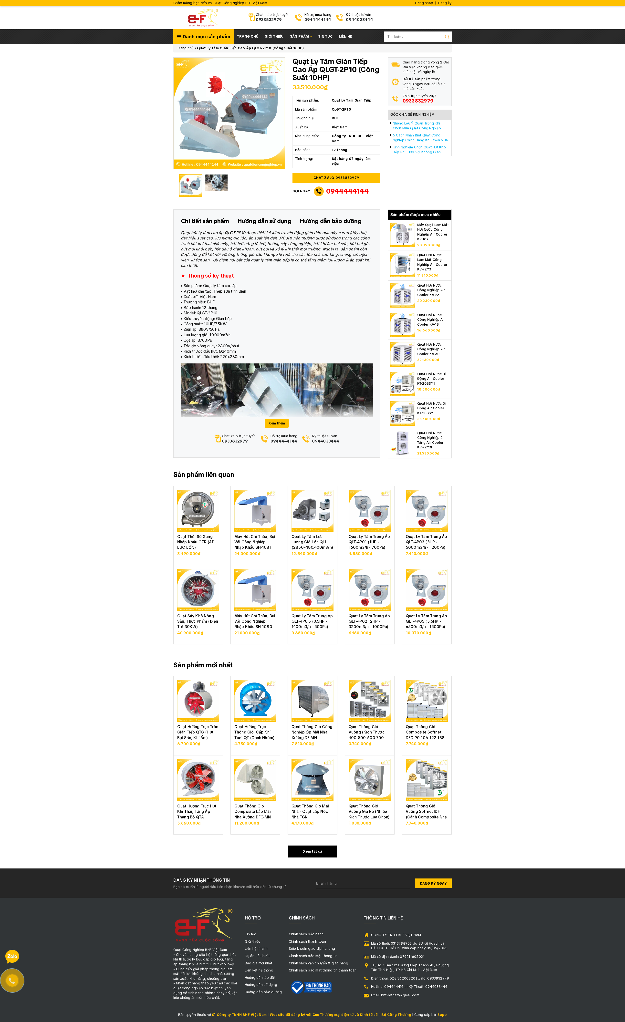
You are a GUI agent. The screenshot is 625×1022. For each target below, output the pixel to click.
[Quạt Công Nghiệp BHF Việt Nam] (203, 17)
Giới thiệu (274, 36)
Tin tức (325, 36)
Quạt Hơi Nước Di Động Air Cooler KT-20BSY (431, 408)
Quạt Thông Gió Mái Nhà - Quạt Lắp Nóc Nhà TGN (310, 812)
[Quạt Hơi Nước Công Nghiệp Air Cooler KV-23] (402, 295)
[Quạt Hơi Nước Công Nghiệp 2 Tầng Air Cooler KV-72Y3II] (402, 442)
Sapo (442, 1014)
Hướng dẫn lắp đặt (260, 977)
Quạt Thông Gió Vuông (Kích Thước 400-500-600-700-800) (367, 735)
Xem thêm (277, 423)
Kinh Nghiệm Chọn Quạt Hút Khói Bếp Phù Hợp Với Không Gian (420, 149)
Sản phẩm (300, 36)
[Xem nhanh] (198, 511)
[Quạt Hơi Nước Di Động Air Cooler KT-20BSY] (402, 413)
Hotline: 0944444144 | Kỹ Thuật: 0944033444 (409, 986)
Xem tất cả (312, 851)
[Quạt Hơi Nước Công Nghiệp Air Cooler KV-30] (402, 354)
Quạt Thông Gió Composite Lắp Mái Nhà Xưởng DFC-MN (252, 812)
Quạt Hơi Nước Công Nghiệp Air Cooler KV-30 (431, 349)
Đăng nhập (424, 3)
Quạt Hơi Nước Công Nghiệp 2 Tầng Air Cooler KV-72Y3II (430, 440)
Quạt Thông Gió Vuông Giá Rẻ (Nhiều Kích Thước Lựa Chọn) (369, 812)
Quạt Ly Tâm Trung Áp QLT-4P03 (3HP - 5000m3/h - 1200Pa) (426, 542)
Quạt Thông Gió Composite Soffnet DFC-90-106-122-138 (425, 732)
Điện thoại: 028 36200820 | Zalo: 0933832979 (410, 978)
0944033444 (359, 19)
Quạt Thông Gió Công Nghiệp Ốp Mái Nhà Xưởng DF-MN (312, 732)
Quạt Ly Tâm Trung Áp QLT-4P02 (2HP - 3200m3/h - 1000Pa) (369, 621)
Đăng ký (445, 3)
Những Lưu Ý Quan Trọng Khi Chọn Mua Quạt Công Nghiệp (417, 125)
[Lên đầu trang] (617, 711)
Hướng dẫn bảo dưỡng (263, 992)
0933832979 (269, 19)
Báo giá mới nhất (258, 963)
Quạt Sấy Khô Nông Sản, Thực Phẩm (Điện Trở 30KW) (197, 621)
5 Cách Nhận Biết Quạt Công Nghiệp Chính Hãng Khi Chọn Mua (420, 137)
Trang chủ (247, 36)
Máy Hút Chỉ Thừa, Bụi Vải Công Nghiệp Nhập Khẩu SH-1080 (254, 621)
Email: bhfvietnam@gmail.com (395, 995)
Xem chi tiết (198, 556)
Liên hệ (345, 36)
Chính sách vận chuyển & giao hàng (318, 963)
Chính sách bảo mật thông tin (313, 956)
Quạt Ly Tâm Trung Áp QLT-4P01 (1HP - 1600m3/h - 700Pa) (369, 542)
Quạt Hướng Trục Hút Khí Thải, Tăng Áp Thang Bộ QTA (196, 812)
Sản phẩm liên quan (203, 474)
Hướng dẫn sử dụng (261, 984)
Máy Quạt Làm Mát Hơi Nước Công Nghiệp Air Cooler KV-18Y (433, 232)
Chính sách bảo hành (306, 934)
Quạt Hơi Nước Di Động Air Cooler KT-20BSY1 (431, 379)
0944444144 (317, 19)
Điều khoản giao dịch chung (312, 948)
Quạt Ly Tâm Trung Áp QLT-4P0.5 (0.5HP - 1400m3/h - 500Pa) (312, 621)
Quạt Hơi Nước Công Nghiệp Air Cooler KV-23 (431, 290)
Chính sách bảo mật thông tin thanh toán (323, 970)
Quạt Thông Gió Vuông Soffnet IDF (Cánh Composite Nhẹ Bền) (426, 814)
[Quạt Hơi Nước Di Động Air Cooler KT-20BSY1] (402, 383)
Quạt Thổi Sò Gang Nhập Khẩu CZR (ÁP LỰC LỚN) (195, 542)
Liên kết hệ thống (259, 970)
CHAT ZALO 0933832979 (336, 177)
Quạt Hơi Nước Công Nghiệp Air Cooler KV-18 (431, 320)
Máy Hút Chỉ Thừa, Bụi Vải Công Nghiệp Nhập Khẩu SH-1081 (254, 542)
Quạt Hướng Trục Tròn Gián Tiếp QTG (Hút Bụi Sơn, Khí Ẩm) (197, 732)
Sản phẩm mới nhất (203, 665)
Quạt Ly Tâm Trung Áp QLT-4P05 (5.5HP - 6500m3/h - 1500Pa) (426, 621)
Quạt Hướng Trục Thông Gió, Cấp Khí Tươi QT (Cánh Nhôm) (254, 732)
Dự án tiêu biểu (257, 956)
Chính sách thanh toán (307, 941)
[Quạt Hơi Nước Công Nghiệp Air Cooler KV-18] (402, 324)
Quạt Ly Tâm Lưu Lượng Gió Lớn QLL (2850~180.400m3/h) (312, 542)
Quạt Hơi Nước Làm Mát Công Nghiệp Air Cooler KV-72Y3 (432, 262)
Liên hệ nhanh (256, 948)
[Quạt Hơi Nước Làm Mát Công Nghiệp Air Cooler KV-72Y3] (402, 264)
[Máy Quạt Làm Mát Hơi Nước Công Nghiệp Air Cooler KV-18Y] (402, 234)
